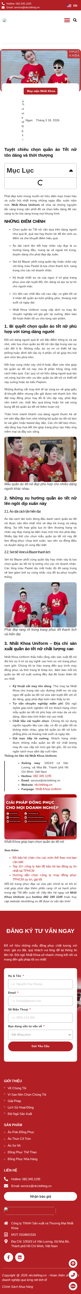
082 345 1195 (42, 776)
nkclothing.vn (43, 784)
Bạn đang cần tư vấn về (25, 1026)
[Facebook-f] (8, 1257)
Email (12, 992)
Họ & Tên (15, 975)
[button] (75, 20)
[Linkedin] (19, 1257)
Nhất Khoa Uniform (48, 789)
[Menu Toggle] (67, 20)
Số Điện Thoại (18, 1009)
